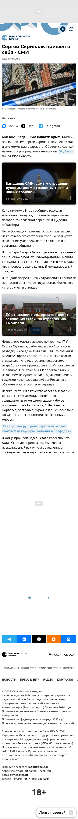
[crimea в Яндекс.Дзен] (39, 639)
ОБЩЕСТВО (29, 668)
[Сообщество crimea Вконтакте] (24, 639)
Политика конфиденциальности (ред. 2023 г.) (32, 720)
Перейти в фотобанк (46, 108)
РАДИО (48, 680)
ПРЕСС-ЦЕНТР (29, 680)
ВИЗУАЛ (68, 668)
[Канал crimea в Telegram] (9, 639)
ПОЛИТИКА (11, 668)
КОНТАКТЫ (65, 680)
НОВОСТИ (9, 680)
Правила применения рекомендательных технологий (38, 723)
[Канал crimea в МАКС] (68, 639)
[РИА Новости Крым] (15, 37)
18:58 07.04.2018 (11, 58)
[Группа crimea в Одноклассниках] (54, 639)
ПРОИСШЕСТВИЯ (49, 668)
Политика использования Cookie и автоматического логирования (37, 714)
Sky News (66, 151)
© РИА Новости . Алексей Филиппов (18, 108)
